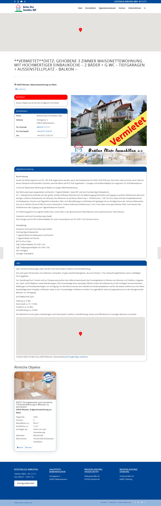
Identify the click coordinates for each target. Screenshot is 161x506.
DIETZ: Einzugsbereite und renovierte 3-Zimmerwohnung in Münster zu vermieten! (34, 404)
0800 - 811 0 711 (140, 2)
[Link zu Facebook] (14, 1)
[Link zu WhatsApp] (24, 1)
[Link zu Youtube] (21, 1)
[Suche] (144, 8)
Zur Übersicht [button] (21, 89)
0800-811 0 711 (43, 127)
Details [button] (21, 447)
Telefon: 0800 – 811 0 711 (25, 474)
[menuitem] (80, 8)
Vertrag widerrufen (25, 483)
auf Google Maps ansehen (76, 357)
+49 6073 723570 (44, 131)
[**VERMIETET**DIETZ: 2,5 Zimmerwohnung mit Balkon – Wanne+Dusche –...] (159, 253)
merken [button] (29, 447)
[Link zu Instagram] (18, 1)
